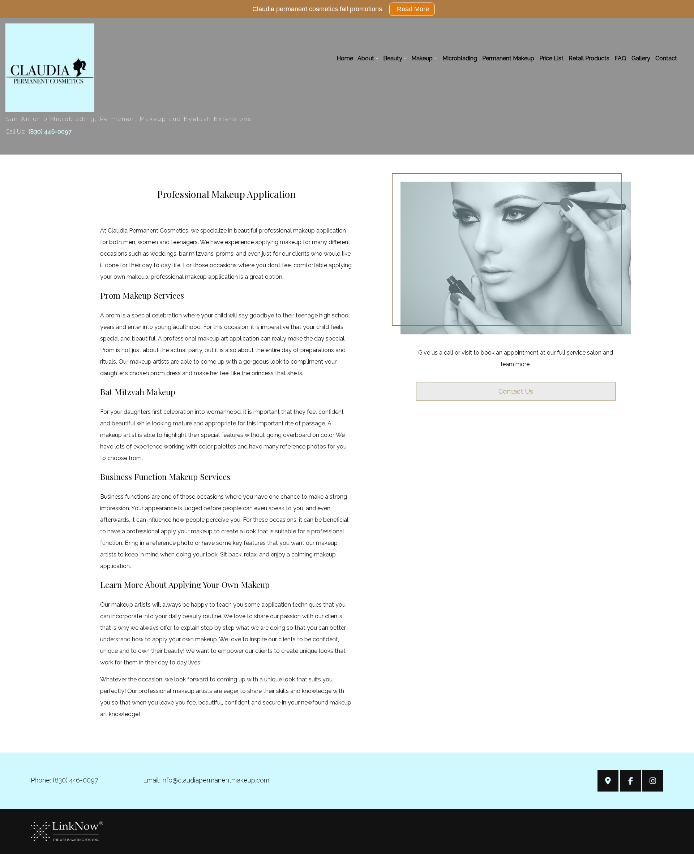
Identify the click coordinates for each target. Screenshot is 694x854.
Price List (551, 58)
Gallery (640, 58)
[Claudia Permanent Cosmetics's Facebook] (630, 781)
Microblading (459, 58)
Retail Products (589, 58)
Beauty (392, 58)
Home (345, 58)
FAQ (620, 58)
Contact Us (515, 391)
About (365, 58)
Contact (666, 58)
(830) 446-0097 (50, 131)
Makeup (422, 58)
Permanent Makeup (508, 58)
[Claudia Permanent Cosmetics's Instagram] (652, 781)
